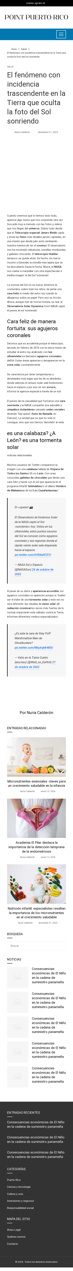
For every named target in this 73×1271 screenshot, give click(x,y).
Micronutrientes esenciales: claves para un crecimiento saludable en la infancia (36, 783)
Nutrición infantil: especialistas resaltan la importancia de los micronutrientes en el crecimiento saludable (36, 912)
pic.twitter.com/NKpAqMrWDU (34, 647)
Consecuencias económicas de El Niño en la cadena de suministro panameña (49, 975)
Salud (10, 67)
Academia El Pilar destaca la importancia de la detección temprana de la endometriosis (36, 847)
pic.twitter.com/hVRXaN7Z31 (33, 555)
